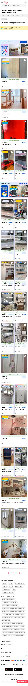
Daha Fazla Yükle (14, 572)
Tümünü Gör (23, 42)
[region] (14, 50)
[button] (2, 2)
